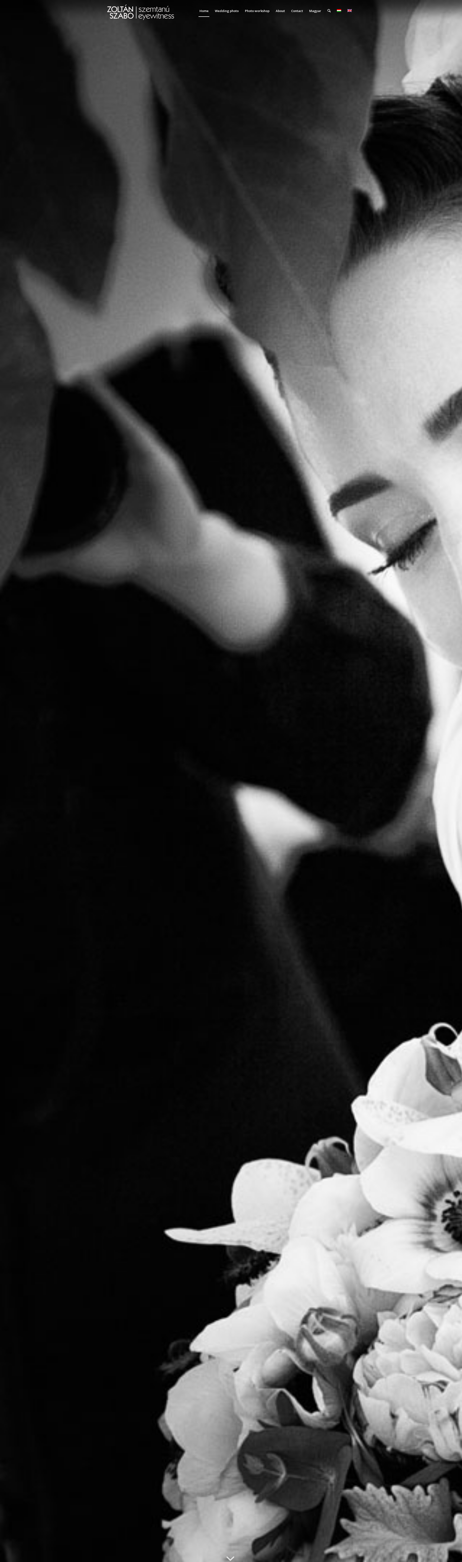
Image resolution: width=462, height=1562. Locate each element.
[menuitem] (204, 10)
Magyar (315, 11)
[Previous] (11, 781)
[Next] (451, 781)
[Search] (329, 10)
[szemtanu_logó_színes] (140, 14)
